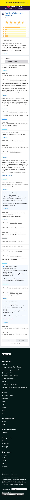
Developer (5, 447)
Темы (15, 8)
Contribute (5, 444)
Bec (11, 132)
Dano (11, 232)
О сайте (4, 364)
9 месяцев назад (22, 112)
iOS (3, 404)
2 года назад (18, 43)
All (2, 413)
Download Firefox (8, 396)
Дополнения (6, 361)
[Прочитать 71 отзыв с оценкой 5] (15, 27)
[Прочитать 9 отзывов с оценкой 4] (15, 29)
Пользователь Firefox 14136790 (12, 123)
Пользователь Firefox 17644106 (12, 334)
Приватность (5, 473)
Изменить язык (6, 489)
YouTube (4, 458)
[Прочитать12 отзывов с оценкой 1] (15, 36)
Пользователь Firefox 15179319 (12, 328)
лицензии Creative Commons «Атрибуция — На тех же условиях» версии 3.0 (14, 482)
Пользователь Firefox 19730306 (12, 75)
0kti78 (12, 152)
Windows (5, 398)
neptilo (12, 98)
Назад (8, 340)
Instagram (5, 455)
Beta (3, 424)
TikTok (4, 461)
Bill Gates (12, 293)
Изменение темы (6, 492)
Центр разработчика (9, 373)
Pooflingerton (13, 140)
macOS (4, 401)
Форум (4, 381)
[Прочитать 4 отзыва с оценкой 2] (15, 33)
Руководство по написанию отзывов (14, 387)
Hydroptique (13, 212)
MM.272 (12, 43)
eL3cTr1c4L (13, 228)
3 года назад (20, 228)
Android (4, 407)
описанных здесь (21, 477)
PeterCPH (12, 80)
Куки (12, 473)
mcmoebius (13, 241)
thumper (12, 256)
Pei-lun (12, 251)
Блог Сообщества (8, 379)
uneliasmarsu (13, 65)
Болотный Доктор (15, 288)
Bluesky (4, 464)
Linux (3, 410)
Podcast (4, 466)
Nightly (4, 421)
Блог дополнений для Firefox (12, 367)
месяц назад (21, 65)
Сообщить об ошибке (9, 384)
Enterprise (5, 432)
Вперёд (21, 340)
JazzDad (12, 182)
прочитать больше (7, 175)
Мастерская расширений (10, 370)
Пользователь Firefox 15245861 (12, 147)
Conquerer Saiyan (15, 160)
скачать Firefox (19, 3)
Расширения (8, 8)
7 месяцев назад (21, 80)
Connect (4, 441)
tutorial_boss (13, 112)
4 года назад (18, 251)
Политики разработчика (10, 376)
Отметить (4, 53)
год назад (15, 132)
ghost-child (13, 246)
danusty (12, 223)
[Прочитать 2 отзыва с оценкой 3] (15, 31)
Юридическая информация (9, 474)
